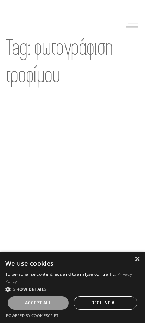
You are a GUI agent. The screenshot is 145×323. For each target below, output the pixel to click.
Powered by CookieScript (32, 315)
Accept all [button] (38, 303)
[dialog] (72, 287)
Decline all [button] (105, 303)
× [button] (137, 259)
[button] (72, 289)
